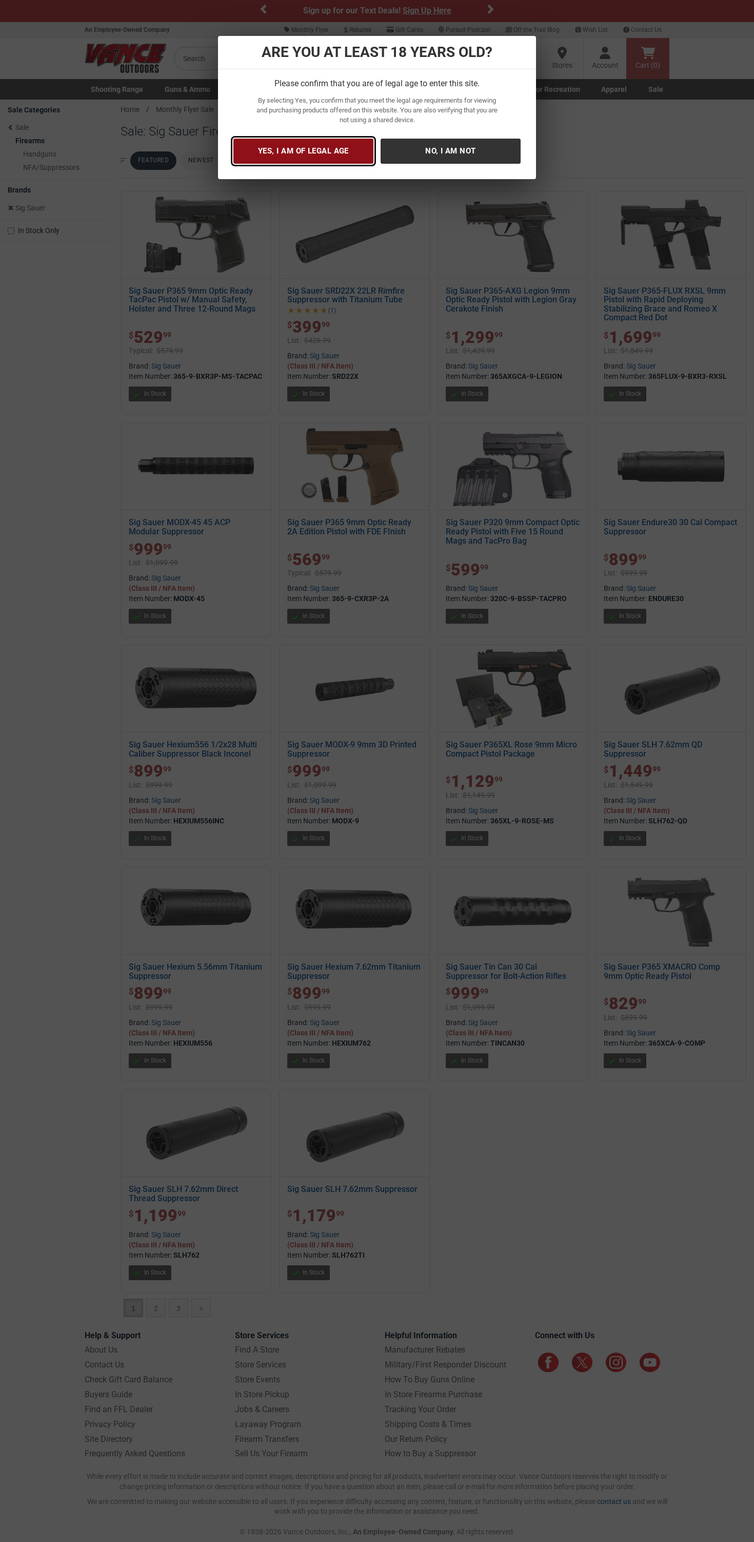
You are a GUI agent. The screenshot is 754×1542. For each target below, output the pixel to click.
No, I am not (450, 151)
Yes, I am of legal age (303, 151)
